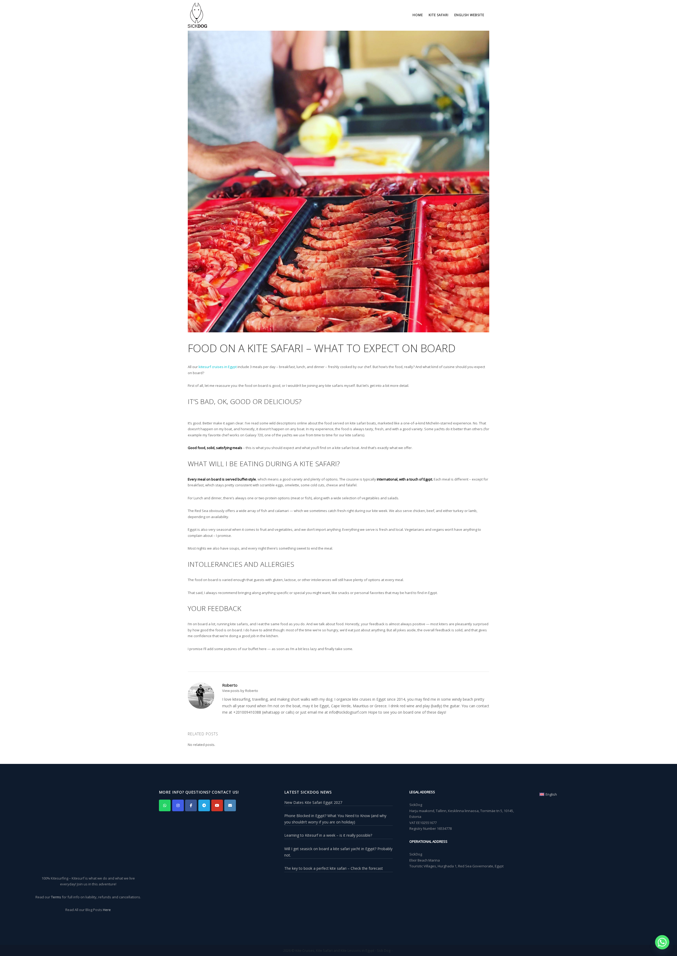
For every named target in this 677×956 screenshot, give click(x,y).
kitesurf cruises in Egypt (218, 366)
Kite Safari (439, 15)
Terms (56, 897)
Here (107, 909)
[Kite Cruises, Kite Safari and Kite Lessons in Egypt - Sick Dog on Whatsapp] (165, 805)
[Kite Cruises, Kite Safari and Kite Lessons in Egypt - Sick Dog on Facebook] (191, 805)
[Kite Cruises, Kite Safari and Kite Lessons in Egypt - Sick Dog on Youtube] (217, 805)
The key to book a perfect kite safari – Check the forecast (333, 868)
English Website (469, 15)
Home (418, 15)
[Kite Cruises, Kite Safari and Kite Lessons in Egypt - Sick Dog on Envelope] (230, 805)
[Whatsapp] (662, 942)
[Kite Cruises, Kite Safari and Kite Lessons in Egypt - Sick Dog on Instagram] (178, 805)
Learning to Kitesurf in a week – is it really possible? (328, 835)
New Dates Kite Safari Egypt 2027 (313, 802)
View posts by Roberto (240, 690)
